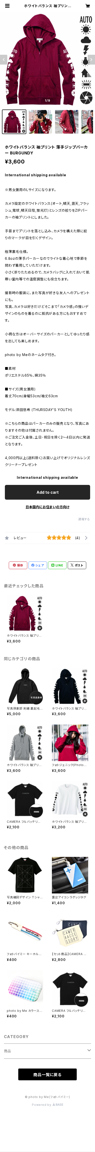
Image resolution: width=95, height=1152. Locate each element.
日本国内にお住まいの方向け (47, 507)
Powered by (42, 1105)
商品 (7, 1051)
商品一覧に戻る (47, 1074)
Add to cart (48, 492)
